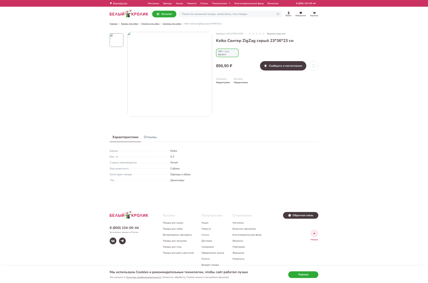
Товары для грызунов (175, 240)
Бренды (167, 3)
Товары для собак (173, 228)
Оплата (205, 258)
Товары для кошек (173, 222)
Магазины (238, 222)
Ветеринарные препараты (177, 234)
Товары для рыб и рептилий (178, 252)
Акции (179, 3)
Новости (191, 3)
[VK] (113, 241)
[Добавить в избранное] (313, 65)
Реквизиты (238, 258)
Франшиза (238, 252)
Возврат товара (210, 264)
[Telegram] (122, 241)
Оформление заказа (212, 252)
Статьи (204, 3)
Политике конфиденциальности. (144, 277)
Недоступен (223, 82)
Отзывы (150, 137)
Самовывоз (207, 246)
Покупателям (219, 3)
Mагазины (153, 3)
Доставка (206, 240)
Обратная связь (303, 215)
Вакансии (273, 3)
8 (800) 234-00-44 (306, 3)
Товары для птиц (172, 246)
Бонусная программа (244, 228)
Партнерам (239, 246)
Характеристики (125, 137)
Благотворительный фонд (249, 3)
